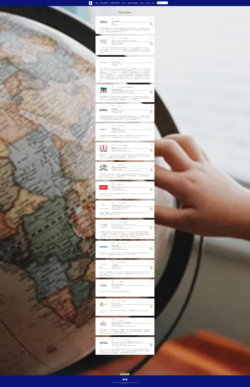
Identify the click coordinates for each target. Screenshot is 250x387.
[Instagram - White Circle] (124, 379)
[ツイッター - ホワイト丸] (126, 379)
